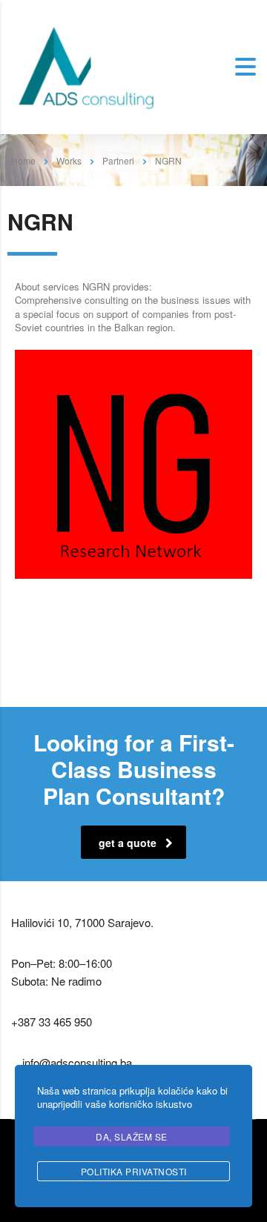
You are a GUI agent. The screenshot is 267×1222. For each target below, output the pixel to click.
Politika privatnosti (134, 1171)
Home (23, 160)
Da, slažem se (132, 1136)
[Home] (85, 66)
